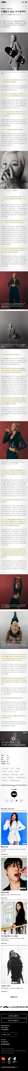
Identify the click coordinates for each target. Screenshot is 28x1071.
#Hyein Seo (11, 777)
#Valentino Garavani (14, 780)
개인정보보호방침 (5, 1044)
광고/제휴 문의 (4, 1041)
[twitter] (11, 800)
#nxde (18, 768)
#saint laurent (5, 774)
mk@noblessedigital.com (7, 1052)
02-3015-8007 (10, 1048)
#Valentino (4, 780)
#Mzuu (3, 777)
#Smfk (22, 774)
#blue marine (14, 774)
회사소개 (3, 1039)
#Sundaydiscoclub (21, 777)
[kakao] (16, 800)
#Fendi (16, 771)
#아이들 (4, 771)
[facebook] (7, 800)
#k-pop (10, 771)
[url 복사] (21, 800)
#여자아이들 (5, 768)
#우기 (12, 768)
